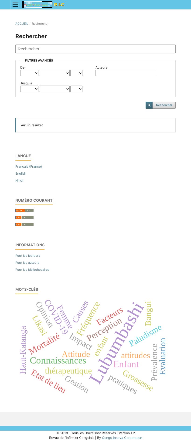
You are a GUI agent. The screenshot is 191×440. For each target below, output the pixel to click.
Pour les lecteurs (27, 255)
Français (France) (28, 166)
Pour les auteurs (27, 262)
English (20, 173)
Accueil (21, 23)
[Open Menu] (15, 4)
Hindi (19, 180)
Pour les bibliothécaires (32, 269)
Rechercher (164, 105)
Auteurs (101, 67)
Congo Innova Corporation (122, 438)
